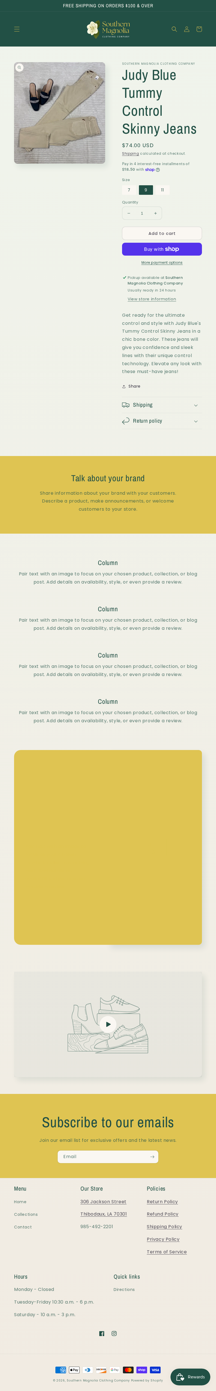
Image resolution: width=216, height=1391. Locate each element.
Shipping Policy (164, 1226)
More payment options (162, 262)
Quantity (130, 202)
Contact (23, 1227)
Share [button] (135, 386)
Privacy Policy (163, 1239)
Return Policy (162, 1201)
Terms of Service (167, 1252)
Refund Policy (163, 1214)
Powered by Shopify (147, 1380)
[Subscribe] (152, 1156)
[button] (17, 29)
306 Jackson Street (103, 1201)
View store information (152, 299)
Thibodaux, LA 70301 (103, 1214)
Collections (26, 1214)
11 (162, 190)
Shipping (130, 153)
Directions (124, 1289)
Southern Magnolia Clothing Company (98, 1380)
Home (20, 1202)
